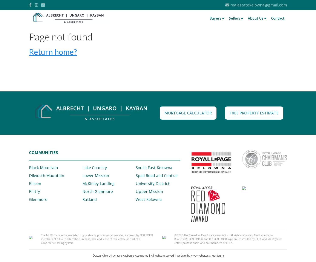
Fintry (34, 191)
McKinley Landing (98, 183)
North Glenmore (97, 191)
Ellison (35, 183)
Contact (278, 18)
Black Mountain (43, 167)
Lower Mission (95, 175)
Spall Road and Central (157, 175)
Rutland (89, 199)
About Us (256, 18)
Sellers (235, 18)
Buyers (216, 18)
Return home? (53, 52)
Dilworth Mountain (46, 175)
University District (153, 183)
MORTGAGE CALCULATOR (188, 113)
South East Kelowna (154, 167)
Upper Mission (149, 191)
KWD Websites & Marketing (207, 255)
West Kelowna (149, 199)
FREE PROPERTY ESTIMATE (254, 113)
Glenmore (38, 199)
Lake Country (94, 167)
